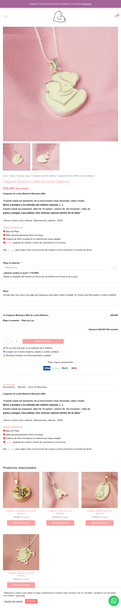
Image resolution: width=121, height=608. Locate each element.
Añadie (9, 243)
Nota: (6, 291)
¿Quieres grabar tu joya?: (21, 273)
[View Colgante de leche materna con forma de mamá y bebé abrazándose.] (16, 156)
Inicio (5, 176)
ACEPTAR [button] (31, 601)
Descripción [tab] (9, 387)
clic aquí (11, 250)
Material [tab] (22, 387)
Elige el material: (12, 263)
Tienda (12, 176)
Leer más (20, 595)
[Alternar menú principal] (6, 16)
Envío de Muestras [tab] (37, 387)
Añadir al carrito (43, 341)
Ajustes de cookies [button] (13, 601)
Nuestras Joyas (23, 176)
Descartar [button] (86, 4)
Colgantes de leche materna (44, 176)
